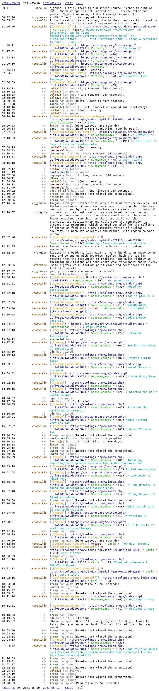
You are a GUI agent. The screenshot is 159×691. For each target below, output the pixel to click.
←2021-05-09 (11, 3)
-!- (44, 69)
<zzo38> (41, 7)
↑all (79, 3)
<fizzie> (40, 246)
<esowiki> (39, 26)
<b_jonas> (39, 17)
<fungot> (40, 212)
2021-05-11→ (52, 3)
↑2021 (69, 3)
